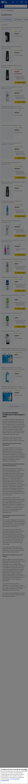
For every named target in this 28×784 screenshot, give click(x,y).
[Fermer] (26, 769)
